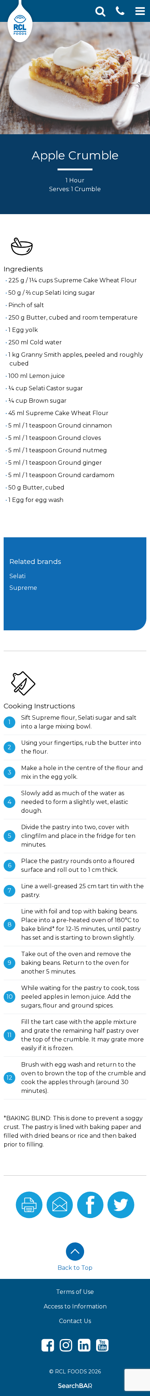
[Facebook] (48, 1348)
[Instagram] (66, 1348)
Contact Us (75, 1321)
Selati (17, 576)
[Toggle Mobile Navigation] (140, 11)
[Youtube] (102, 1348)
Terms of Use (75, 1291)
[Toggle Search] (100, 11)
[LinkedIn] (84, 1348)
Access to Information (75, 1306)
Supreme (23, 587)
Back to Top (75, 1267)
